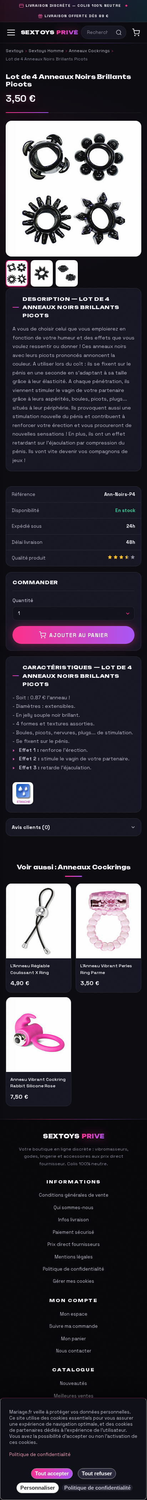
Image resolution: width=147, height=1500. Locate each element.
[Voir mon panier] (136, 32)
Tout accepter (52, 1473)
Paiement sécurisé (73, 1232)
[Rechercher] (118, 32)
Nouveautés (73, 1383)
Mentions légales (74, 1257)
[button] (73, 189)
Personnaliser (37, 1488)
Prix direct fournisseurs (73, 1244)
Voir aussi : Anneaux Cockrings (74, 867)
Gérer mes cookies (73, 1281)
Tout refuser (97, 1473)
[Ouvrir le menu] (11, 32)
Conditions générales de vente (73, 1195)
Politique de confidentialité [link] (97, 1488)
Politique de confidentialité (73, 1269)
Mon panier (73, 1339)
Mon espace (73, 1314)
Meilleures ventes (73, 1396)
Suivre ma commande (73, 1326)
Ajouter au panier (78, 635)
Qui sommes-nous (73, 1208)
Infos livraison (73, 1220)
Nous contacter (73, 1351)
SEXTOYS (49, 32)
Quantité (22, 600)
